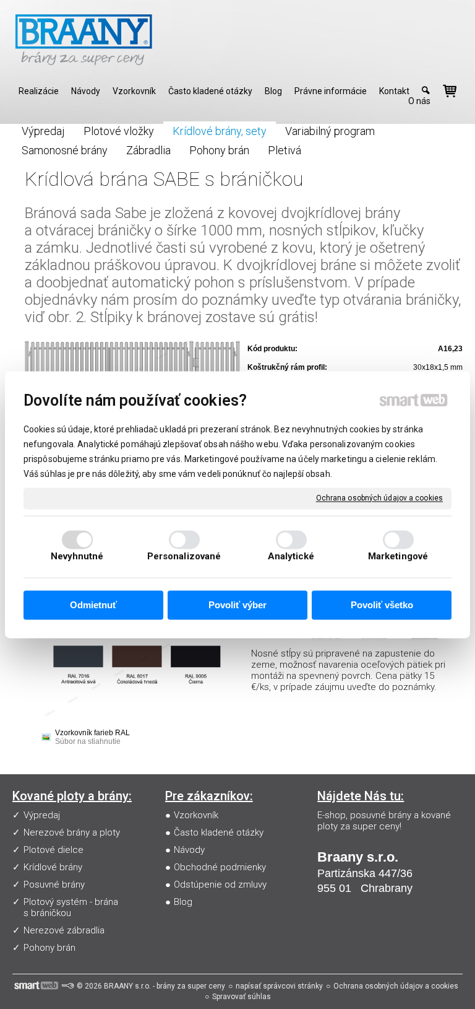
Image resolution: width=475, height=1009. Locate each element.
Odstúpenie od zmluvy (220, 884)
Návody (189, 849)
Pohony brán (49, 947)
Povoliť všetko (382, 605)
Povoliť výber (237, 605)
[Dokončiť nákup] (450, 91)
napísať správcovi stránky (279, 986)
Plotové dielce (53, 849)
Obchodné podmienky (220, 867)
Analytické (291, 556)
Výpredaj (42, 815)
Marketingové (398, 556)
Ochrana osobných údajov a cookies (379, 498)
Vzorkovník (196, 815)
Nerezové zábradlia (64, 930)
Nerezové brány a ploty (72, 832)
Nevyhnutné (77, 556)
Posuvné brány (54, 884)
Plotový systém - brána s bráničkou (71, 907)
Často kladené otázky (218, 832)
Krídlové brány (53, 867)
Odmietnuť (93, 605)
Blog (183, 901)
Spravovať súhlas (241, 996)
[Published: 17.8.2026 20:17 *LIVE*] (67, 986)
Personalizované (184, 556)
